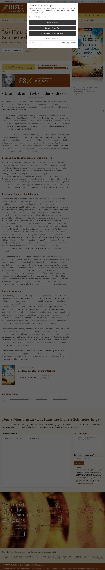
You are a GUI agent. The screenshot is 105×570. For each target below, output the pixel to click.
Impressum (65, 43)
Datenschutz (72, 43)
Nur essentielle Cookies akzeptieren (52, 34)
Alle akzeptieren (52, 22)
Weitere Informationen (52, 38)
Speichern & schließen (52, 28)
